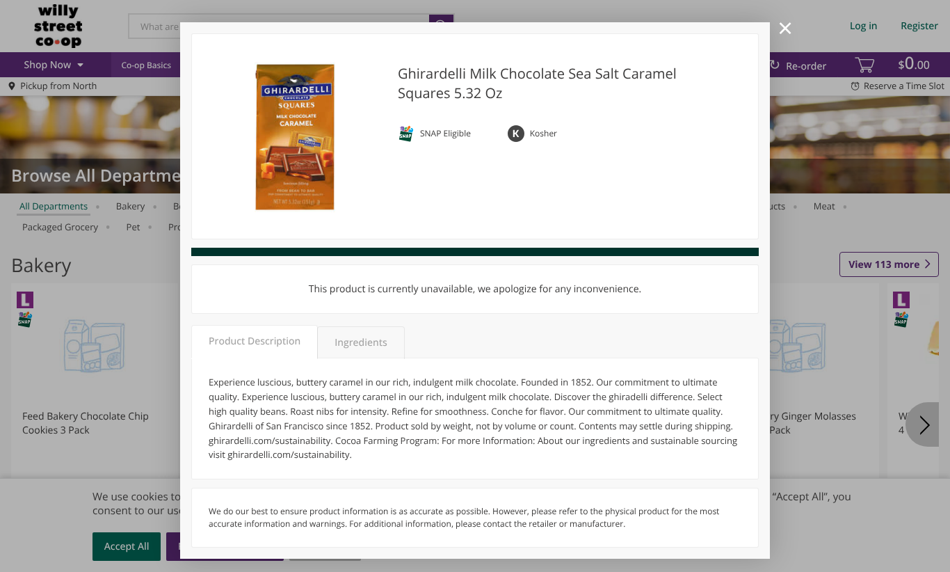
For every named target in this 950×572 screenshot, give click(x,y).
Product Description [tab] (254, 341)
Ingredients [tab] (361, 342)
